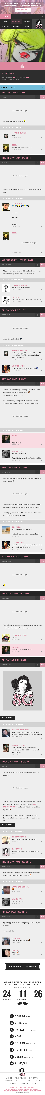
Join (5, 21)
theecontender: (20, 730)
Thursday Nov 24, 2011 (16, 158)
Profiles (16, 21)
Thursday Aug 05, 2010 (16, 862)
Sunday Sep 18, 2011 (14, 379)
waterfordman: (20, 887)
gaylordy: (17, 204)
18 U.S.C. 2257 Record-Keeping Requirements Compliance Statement (22, 1089)
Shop (27, 26)
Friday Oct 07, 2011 (14, 310)
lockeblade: (18, 366)
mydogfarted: (19, 635)
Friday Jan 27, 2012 (14, 92)
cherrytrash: (19, 837)
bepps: (15, 950)
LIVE (33, 1083)
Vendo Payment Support (35, 1091)
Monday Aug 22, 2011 (15, 556)
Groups (27, 21)
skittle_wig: (18, 745)
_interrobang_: (20, 285)
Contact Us (25, 1091)
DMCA (17, 1087)
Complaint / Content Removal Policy (13, 1091)
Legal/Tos (12, 1087)
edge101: (16, 938)
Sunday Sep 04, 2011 (14, 467)
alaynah (8, 73)
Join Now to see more (22, 967)
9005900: (16, 527)
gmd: (14, 145)
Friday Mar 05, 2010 (14, 912)
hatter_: (16, 297)
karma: (15, 436)
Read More (7, 718)
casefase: (17, 849)
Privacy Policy (23, 1087)
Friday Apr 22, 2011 (14, 660)
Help (39, 1081)
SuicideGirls (39, 21)
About (14, 1083)
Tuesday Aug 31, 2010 (15, 762)
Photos (5, 26)
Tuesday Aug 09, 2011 (15, 593)
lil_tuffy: (17, 451)
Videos (16, 26)
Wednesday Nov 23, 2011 (17, 260)
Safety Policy (31, 1087)
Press (24, 1083)
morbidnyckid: (19, 133)
